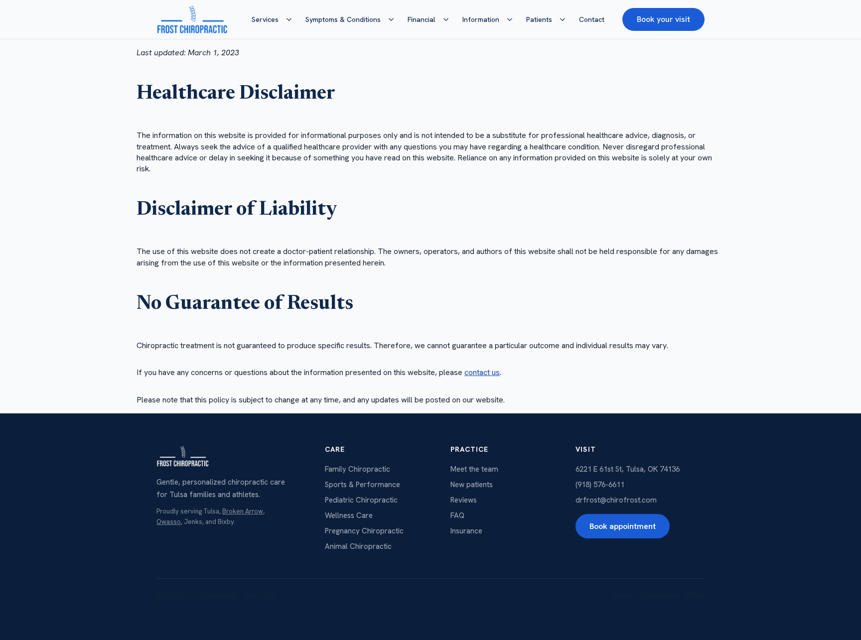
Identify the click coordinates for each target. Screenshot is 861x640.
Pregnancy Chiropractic (364, 531)
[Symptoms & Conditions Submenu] (394, 19)
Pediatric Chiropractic (361, 500)
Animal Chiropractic (358, 546)
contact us (482, 372)
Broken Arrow (242, 511)
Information (480, 19)
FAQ (457, 515)
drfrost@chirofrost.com (616, 500)
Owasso (168, 521)
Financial (421, 19)
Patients (539, 19)
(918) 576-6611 (599, 485)
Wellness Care (349, 515)
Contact (591, 19)
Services (265, 19)
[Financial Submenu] (448, 19)
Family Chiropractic (357, 469)
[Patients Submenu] (565, 19)
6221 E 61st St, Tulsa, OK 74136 (627, 469)
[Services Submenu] (292, 19)
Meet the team (474, 469)
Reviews (463, 500)
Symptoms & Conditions (343, 19)
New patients (471, 485)
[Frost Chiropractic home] (192, 19)
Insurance (466, 531)
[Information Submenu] (512, 19)
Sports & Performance (362, 485)
